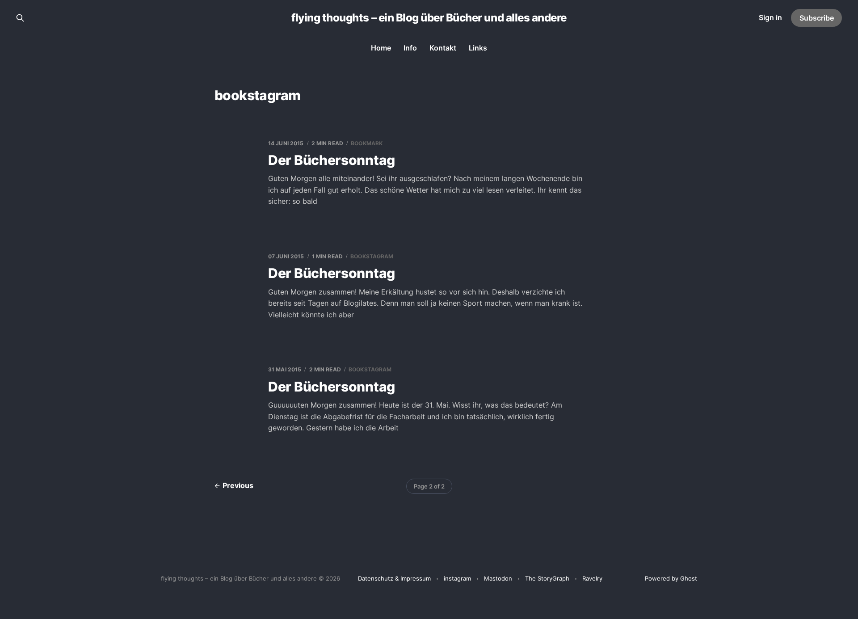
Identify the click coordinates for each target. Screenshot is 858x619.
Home (381, 47)
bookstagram (371, 256)
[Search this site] (20, 18)
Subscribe (816, 17)
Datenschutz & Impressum (394, 578)
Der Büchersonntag (331, 160)
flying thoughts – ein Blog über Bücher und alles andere (429, 18)
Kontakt (442, 47)
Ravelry (592, 578)
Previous (238, 485)
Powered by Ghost (671, 578)
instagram (457, 578)
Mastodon (498, 578)
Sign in (770, 17)
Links (478, 47)
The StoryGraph (547, 578)
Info (410, 47)
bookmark (367, 143)
